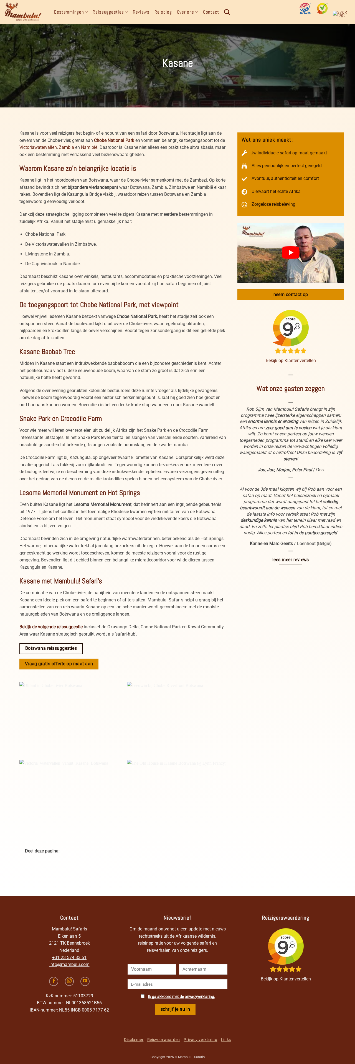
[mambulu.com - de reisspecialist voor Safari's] (25, 12)
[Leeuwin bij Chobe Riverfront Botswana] (176, 716)
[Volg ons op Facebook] (53, 981)
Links (226, 1039)
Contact (211, 12)
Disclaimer (133, 1039)
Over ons (185, 12)
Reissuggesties (108, 12)
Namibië (89, 147)
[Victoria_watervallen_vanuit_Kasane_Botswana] (69, 794)
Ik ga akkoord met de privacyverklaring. (181, 996)
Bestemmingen (69, 12)
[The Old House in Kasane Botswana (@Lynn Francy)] (176, 794)
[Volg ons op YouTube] (85, 981)
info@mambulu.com (69, 964)
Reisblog (163, 12)
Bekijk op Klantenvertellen (291, 360)
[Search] (227, 12)
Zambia (66, 147)
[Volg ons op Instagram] (69, 981)
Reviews (141, 12)
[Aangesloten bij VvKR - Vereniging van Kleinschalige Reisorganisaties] (342, 16)
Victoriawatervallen (38, 147)
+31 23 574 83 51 (69, 957)
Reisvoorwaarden (163, 1039)
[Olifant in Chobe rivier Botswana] (69, 716)
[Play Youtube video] (290, 253)
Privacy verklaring (200, 1039)
